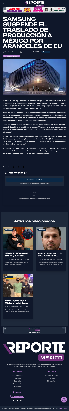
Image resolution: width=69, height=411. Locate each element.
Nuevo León (17, 384)
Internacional (17, 375)
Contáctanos (18, 396)
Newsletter (51, 381)
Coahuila (17, 381)
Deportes (17, 387)
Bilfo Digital (62, 408)
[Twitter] (17, 400)
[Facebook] (13, 400)
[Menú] (3, 3)
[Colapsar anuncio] (5, 8)
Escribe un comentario (34, 180)
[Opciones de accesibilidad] (65, 3)
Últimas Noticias (51, 375)
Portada (52, 378)
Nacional (17, 378)
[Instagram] (20, 400)
